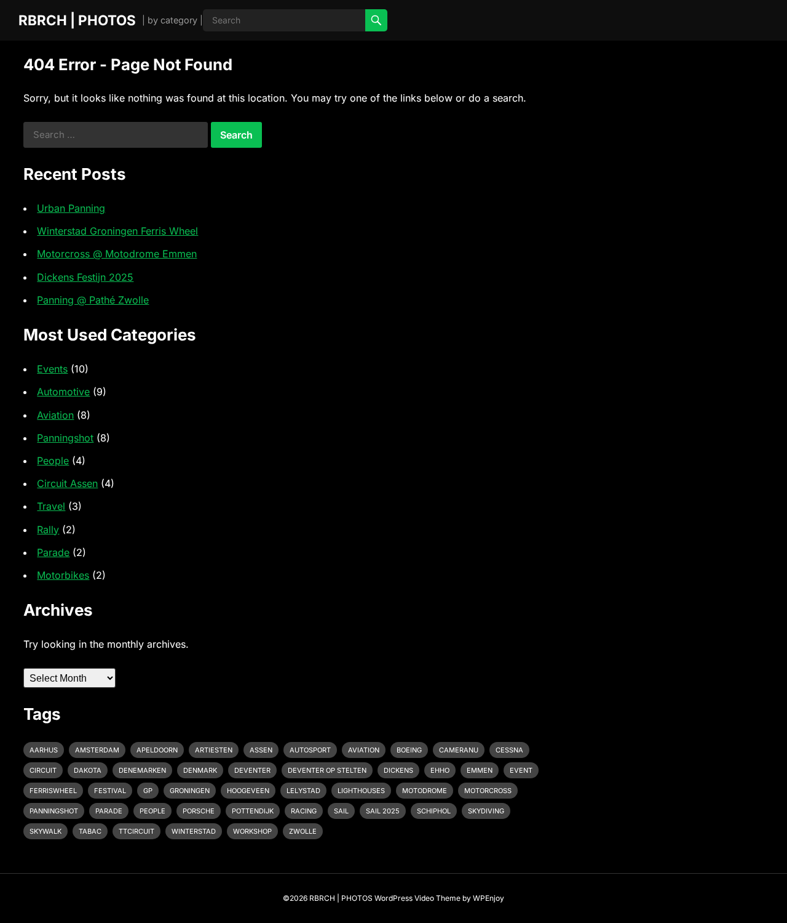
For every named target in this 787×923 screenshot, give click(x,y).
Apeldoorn (157, 750)
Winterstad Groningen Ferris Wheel (117, 231)
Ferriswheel (53, 790)
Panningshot (65, 438)
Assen (261, 750)
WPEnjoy (488, 898)
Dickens (398, 770)
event (521, 770)
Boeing (409, 750)
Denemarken (142, 770)
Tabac (90, 831)
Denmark (200, 770)
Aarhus (44, 750)
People (53, 460)
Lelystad (303, 790)
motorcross (488, 790)
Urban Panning (71, 208)
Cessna (509, 750)
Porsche (199, 811)
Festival (110, 790)
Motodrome (424, 790)
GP (147, 790)
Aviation (55, 415)
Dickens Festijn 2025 (85, 277)
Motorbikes (63, 575)
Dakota (87, 770)
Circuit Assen (67, 483)
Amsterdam (97, 750)
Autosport (310, 750)
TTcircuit (136, 831)
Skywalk (45, 831)
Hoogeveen (248, 790)
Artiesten (213, 750)
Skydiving (486, 811)
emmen (479, 770)
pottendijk (253, 811)
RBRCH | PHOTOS (77, 20)
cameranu (458, 750)
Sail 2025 (383, 811)
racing (304, 811)
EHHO (439, 770)
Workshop (252, 831)
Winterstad (194, 831)
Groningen (190, 790)
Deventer (252, 770)
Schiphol (434, 811)
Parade (53, 552)
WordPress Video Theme (417, 898)
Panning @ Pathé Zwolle (93, 300)
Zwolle (303, 831)
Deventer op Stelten (327, 770)
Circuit (43, 770)
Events (52, 369)
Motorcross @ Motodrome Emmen (117, 254)
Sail (341, 811)
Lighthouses (361, 790)
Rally (48, 529)
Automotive (63, 391)
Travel (51, 506)
